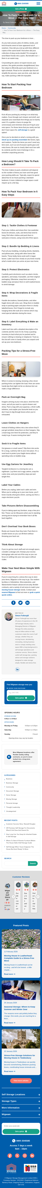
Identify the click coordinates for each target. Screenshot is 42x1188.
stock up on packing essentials (14, 140)
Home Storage (11, 795)
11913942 (20, 1180)
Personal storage (12, 803)
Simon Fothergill (10, 22)
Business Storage (12, 783)
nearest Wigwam (8, 592)
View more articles (21, 1081)
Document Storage (12, 791)
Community (10, 787)
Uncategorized (11, 811)
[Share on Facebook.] (14, 603)
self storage (22, 130)
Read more (8, 974)
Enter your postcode (16, 688)
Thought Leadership (13, 807)
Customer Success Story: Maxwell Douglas (20, 824)
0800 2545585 (23, 3)
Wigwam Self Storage (7, 895)
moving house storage (11, 590)
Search (7, 858)
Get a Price (19, 9)
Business (9, 779)
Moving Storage (11, 799)
